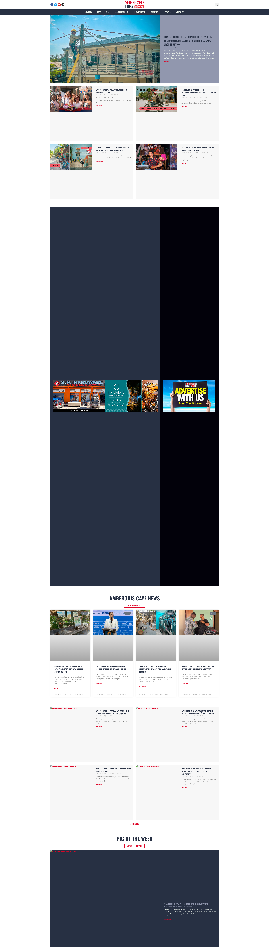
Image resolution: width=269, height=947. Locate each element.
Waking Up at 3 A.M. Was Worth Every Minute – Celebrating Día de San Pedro (198, 712)
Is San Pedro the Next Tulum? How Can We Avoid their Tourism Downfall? (112, 149)
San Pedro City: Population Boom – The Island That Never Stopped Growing (112, 712)
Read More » (167, 61)
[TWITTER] (55, 4)
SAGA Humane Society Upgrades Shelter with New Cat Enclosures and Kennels (155, 669)
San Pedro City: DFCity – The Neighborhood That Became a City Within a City (199, 92)
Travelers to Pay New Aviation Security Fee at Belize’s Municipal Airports (198, 668)
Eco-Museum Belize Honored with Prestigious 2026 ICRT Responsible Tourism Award (68, 669)
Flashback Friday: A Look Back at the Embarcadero (186, 904)
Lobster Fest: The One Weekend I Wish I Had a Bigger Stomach (198, 149)
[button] (217, 4)
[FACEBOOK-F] (51, 4)
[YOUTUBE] (59, 4)
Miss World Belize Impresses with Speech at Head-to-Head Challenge (111, 668)
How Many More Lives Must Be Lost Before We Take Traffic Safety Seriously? (196, 771)
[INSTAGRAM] (62, 4)
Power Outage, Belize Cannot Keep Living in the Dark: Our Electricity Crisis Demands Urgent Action (188, 40)
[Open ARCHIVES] (159, 12)
